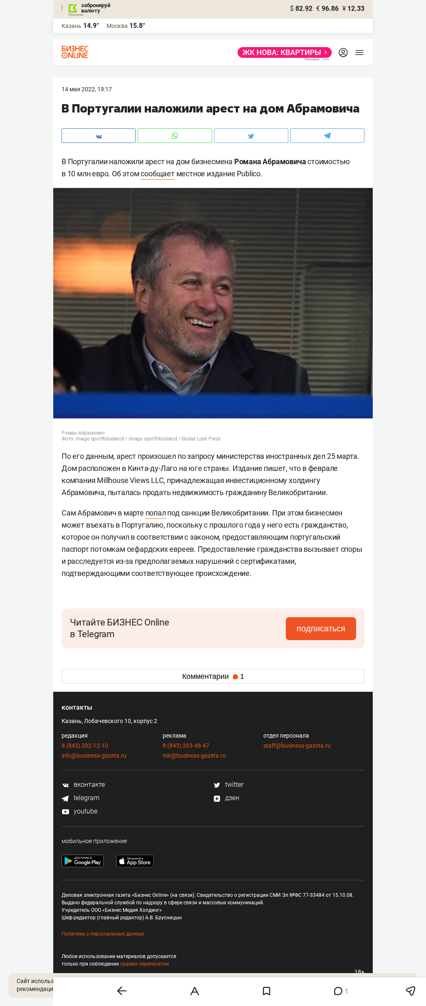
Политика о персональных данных (103, 934)
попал (156, 512)
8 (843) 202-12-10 (85, 745)
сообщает (157, 173)
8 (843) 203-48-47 (186, 745)
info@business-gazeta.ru (94, 755)
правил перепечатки (144, 964)
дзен (231, 798)
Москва (117, 26)
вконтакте (88, 784)
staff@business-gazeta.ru (297, 745)
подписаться (321, 628)
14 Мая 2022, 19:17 (87, 89)
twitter (233, 784)
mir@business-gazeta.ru (194, 755)
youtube (84, 811)
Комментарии (213, 676)
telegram (85, 798)
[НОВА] (282, 52)
